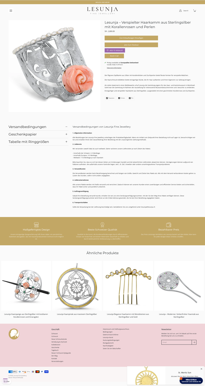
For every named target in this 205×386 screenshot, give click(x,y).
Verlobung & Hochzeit (59, 342)
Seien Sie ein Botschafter (112, 348)
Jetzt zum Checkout (131, 45)
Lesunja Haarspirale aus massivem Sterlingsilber (77, 314)
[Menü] (11, 10)
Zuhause (54, 334)
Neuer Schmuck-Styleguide (61, 353)
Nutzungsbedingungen (111, 340)
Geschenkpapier (23, 134)
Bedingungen (108, 332)
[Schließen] (201, 368)
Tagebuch (55, 350)
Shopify (21, 377)
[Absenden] (194, 342)
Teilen (123, 98)
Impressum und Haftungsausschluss (116, 329)
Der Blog (54, 356)
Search (185, 11)
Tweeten (111, 98)
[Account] (180, 10)
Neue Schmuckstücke (59, 339)
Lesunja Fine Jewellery (20, 375)
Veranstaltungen (57, 361)
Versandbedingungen (27, 127)
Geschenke (55, 347)
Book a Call (114, 56)
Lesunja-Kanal (108, 337)
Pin (132, 98)
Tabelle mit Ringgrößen (29, 142)
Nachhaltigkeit (108, 346)
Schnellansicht (27, 286)
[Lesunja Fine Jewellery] (102, 10)
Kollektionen (55, 345)
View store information (114, 68)
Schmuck (54, 336)
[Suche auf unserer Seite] (190, 10)
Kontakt (54, 358)
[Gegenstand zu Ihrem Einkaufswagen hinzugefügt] (194, 10)
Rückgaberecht (108, 343)
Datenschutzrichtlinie (110, 335)
